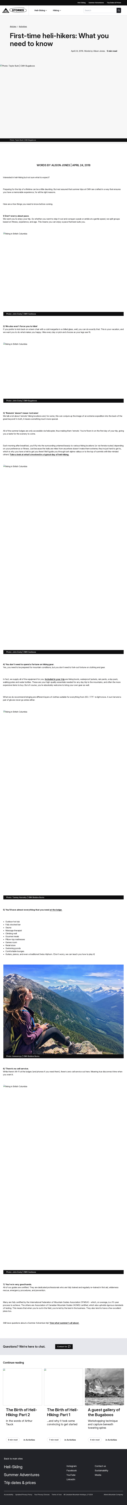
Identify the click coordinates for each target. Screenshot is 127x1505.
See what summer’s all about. (64, 1323)
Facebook (71, 1470)
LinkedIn (70, 1479)
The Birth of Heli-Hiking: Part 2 (21, 1412)
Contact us (100, 1466)
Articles (13, 26)
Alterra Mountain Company (113, 1494)
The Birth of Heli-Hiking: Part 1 (62, 1412)
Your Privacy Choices (42, 1494)
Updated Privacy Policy (23, 1494)
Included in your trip (55, 679)
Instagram (71, 1466)
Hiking (56, 10)
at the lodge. (56, 910)
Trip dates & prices (20, 1482)
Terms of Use (57, 1494)
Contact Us (62, 1347)
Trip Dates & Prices (114, 3)
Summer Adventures (96, 3)
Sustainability (101, 1470)
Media (98, 1475)
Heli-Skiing (82, 3)
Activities (23, 26)
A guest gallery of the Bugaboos (104, 1412)
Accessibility (8, 1494)
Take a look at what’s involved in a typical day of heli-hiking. (39, 454)
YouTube (70, 1475)
